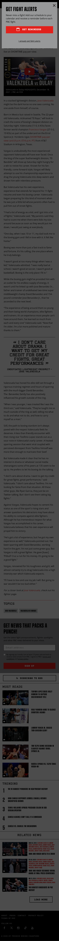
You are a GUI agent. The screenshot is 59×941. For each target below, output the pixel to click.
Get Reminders (31, 29)
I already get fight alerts (29, 41)
